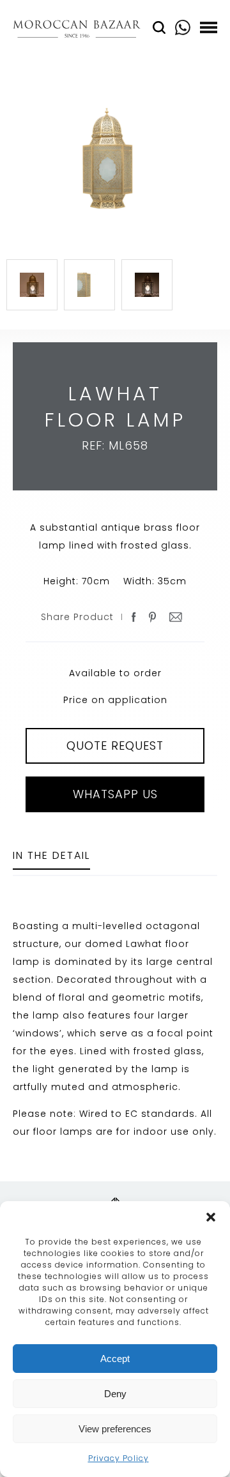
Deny (115, 1393)
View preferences (115, 1428)
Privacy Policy (118, 1458)
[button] (210, 1217)
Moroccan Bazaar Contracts (77, 31)
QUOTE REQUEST (115, 746)
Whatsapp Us (115, 794)
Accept (115, 1358)
